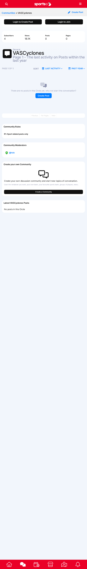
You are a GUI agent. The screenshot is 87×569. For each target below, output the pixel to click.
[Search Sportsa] (6, 4)
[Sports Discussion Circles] (23, 564)
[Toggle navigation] (80, 4)
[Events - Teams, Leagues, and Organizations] (37, 564)
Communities (8, 13)
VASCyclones (25, 13)
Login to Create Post (23, 22)
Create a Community (43, 192)
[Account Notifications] (78, 564)
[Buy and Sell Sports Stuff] (50, 564)
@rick (12, 152)
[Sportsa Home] (9, 564)
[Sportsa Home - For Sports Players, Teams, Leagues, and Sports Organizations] (42, 4)
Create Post (43, 96)
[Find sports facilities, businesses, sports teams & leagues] (64, 564)
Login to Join (64, 22)
